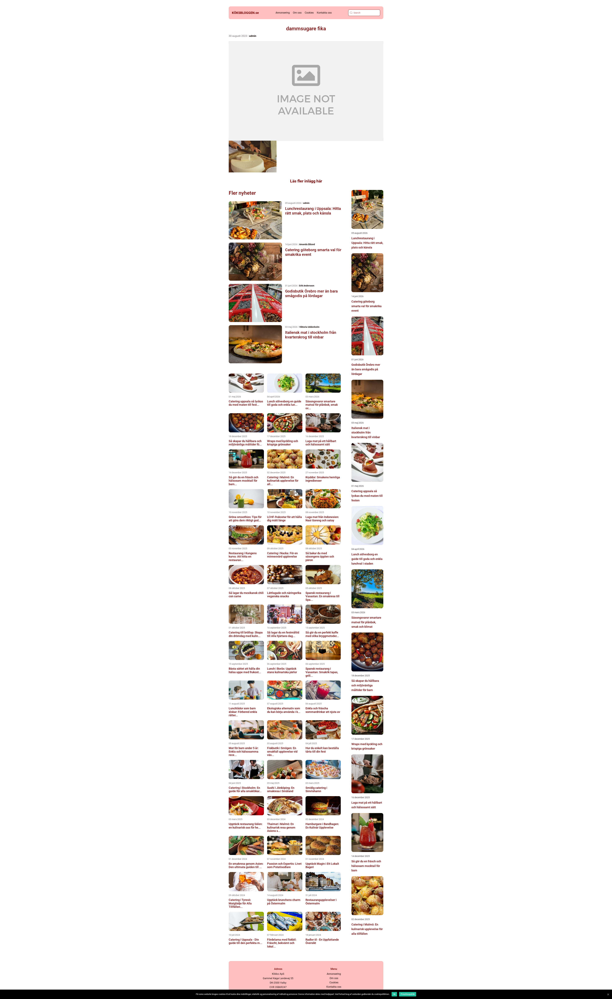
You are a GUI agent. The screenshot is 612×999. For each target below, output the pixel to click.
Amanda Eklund (307, 244)
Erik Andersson (306, 285)
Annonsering (283, 12)
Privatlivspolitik (408, 994)
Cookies (309, 12)
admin (252, 35)
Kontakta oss (324, 12)
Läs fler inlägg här (306, 181)
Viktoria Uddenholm (309, 327)
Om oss (297, 12)
